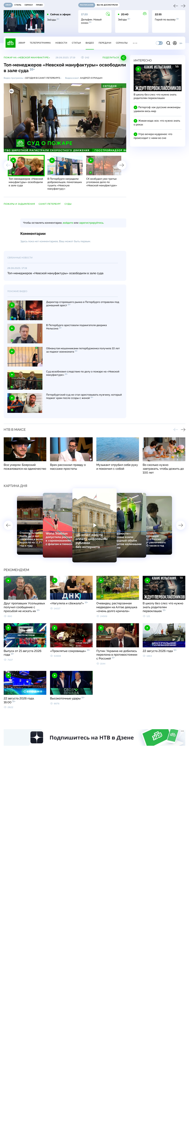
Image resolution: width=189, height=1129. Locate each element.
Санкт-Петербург (50, 204)
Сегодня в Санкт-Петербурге (42, 78)
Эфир (21, 43)
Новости (61, 43)
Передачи (105, 43)
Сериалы (122, 43)
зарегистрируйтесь (91, 222)
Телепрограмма (40, 43)
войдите (68, 222)
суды (68, 204)
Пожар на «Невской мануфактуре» (27, 57)
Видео (90, 43)
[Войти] (175, 43)
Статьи (76, 43)
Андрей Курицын (91, 78)
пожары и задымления (19, 204)
